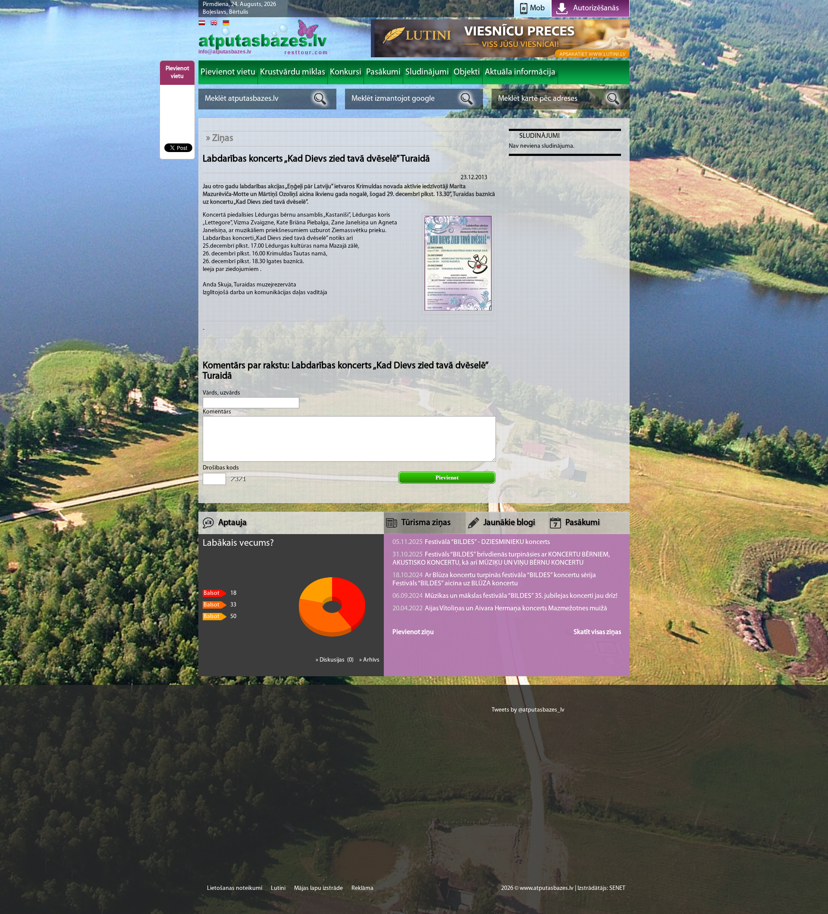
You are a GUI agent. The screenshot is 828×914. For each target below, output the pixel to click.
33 (220, 605)
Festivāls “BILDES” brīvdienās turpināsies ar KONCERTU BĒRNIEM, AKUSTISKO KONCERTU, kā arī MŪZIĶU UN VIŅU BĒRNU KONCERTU (501, 558)
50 (220, 616)
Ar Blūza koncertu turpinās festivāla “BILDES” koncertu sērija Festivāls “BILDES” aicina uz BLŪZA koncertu (494, 579)
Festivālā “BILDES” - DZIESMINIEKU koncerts (471, 542)
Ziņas (222, 138)
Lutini (278, 888)
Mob (537, 8)
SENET (617, 888)
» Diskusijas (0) (335, 660)
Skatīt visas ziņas (597, 632)
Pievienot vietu (177, 72)
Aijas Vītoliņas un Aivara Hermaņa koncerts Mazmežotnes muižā (499, 608)
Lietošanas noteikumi (234, 888)
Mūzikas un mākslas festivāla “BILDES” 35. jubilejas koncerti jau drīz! (505, 596)
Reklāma (362, 888)
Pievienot (447, 477)
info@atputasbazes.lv (224, 52)
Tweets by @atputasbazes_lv (528, 710)
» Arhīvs (369, 660)
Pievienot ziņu (413, 632)
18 (220, 593)
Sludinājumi (539, 136)
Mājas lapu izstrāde (318, 888)
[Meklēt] (320, 99)
